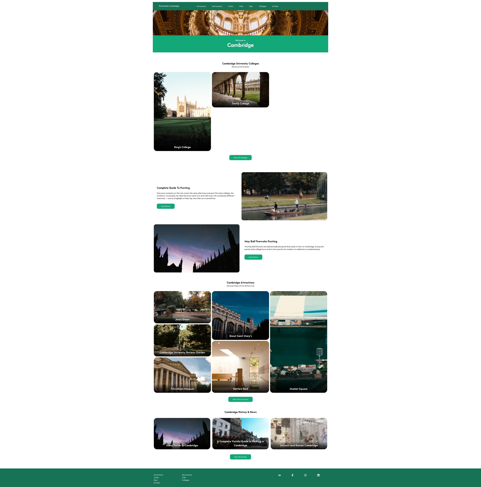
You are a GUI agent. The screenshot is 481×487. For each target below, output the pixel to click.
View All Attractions (240, 399)
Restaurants (217, 6)
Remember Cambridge (169, 6)
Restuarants (187, 474)
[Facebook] (292, 475)
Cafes (230, 6)
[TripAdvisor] (279, 475)
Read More (165, 206)
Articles (275, 6)
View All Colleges (240, 157)
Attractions (201, 6)
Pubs (241, 6)
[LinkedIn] (318, 475)
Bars (251, 6)
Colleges (262, 6)
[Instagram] (305, 475)
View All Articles (240, 457)
